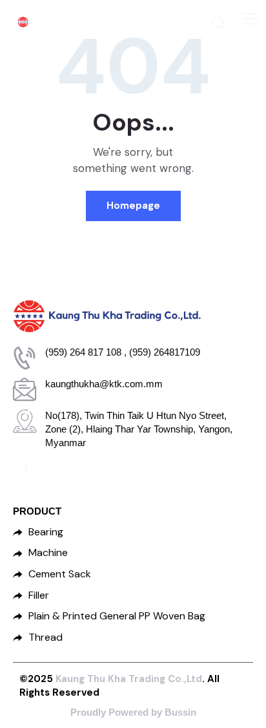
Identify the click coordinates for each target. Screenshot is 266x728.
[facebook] (26, 468)
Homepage (133, 205)
